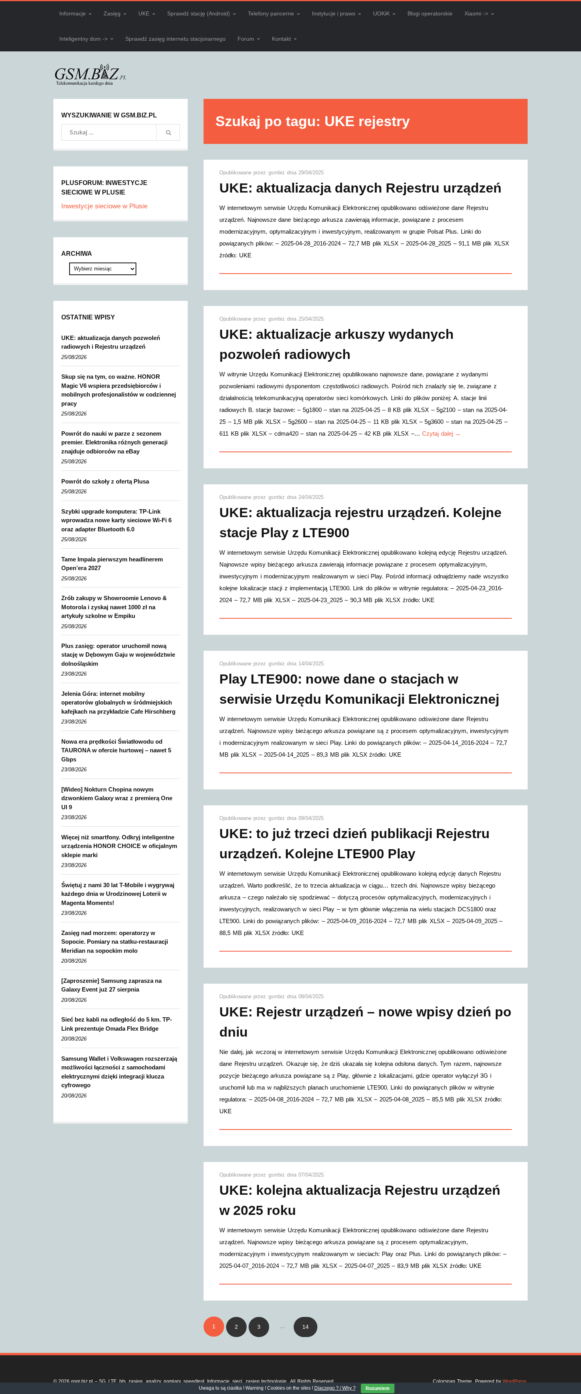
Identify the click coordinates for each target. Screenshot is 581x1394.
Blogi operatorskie (430, 13)
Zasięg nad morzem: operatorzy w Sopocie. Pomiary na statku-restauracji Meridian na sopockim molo (114, 941)
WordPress (514, 1381)
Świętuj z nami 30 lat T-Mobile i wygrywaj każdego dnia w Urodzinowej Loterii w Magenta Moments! (117, 894)
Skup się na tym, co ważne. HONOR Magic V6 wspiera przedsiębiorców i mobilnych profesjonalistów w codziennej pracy (118, 390)
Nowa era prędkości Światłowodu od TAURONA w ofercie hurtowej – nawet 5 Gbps (116, 750)
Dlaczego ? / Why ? (335, 1388)
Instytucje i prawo (333, 13)
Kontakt (281, 39)
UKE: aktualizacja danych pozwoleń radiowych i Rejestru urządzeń (110, 342)
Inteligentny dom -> (83, 39)
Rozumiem (378, 1388)
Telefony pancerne (271, 13)
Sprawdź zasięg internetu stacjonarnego (175, 39)
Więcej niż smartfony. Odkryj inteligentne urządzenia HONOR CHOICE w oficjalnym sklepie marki (119, 846)
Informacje (72, 13)
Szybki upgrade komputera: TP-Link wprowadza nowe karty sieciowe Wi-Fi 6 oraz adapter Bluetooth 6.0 (116, 520)
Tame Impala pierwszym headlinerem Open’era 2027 (112, 564)
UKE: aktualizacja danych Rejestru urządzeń (360, 187)
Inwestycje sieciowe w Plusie (104, 206)
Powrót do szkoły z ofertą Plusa (105, 481)
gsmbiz (277, 173)
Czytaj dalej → (441, 433)
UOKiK (381, 13)
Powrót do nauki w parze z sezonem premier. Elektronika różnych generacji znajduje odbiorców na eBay (114, 442)
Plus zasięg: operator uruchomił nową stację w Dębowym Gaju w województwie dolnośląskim (118, 654)
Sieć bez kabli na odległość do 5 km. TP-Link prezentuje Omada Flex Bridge (116, 1024)
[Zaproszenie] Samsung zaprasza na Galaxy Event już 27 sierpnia (111, 985)
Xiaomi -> (476, 13)
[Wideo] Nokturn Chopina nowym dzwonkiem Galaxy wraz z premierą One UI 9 (116, 798)
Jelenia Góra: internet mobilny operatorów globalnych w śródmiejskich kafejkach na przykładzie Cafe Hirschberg (118, 702)
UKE (143, 13)
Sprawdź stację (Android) (198, 13)
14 (305, 1327)
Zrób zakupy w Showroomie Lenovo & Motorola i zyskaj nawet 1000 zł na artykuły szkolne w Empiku (114, 607)
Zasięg (112, 13)
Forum (246, 39)
